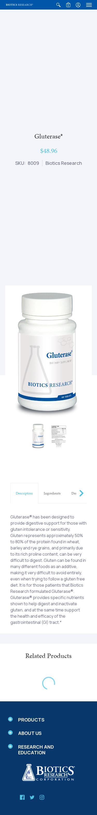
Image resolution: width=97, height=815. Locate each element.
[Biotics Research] (19, 5)
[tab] (24, 493)
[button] (58, 5)
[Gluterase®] (38, 436)
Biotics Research (64, 163)
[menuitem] (58, 5)
